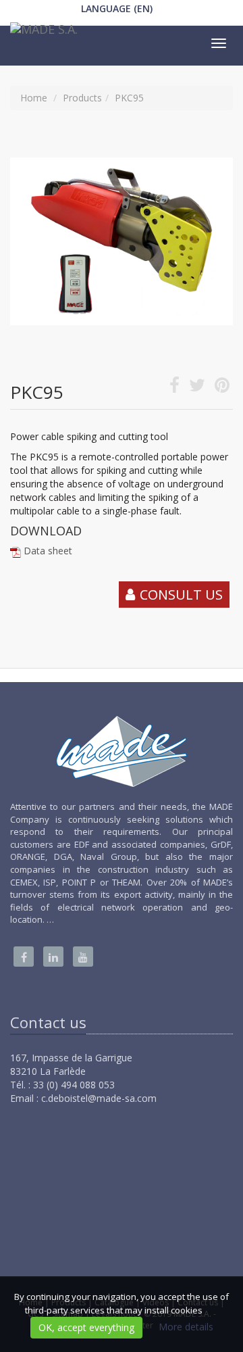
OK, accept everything (86, 1327)
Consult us (181, 594)
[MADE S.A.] (42, 32)
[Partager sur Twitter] (197, 387)
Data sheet (48, 550)
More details (186, 1326)
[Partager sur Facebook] (174, 387)
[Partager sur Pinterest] (222, 387)
